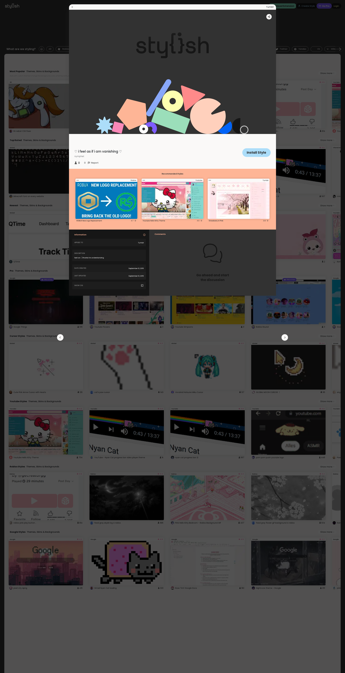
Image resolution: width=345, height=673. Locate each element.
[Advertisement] (11, 336)
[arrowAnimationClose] (60, 337)
